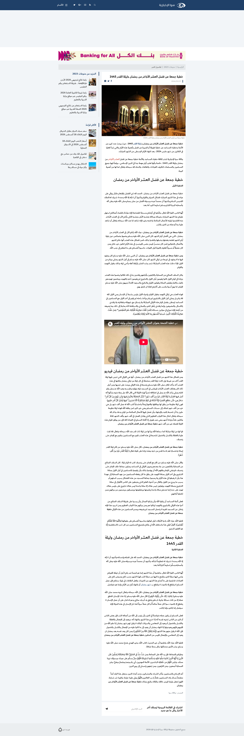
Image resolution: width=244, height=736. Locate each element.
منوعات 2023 (169, 67)
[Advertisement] (122, 29)
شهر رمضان (146, 585)
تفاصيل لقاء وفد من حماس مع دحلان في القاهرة (74, 155)
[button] (62, 5)
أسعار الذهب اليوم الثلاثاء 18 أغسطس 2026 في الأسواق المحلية (74, 144)
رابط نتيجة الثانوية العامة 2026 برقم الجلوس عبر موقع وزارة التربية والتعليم (73, 96)
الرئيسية (180, 67)
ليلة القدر (137, 144)
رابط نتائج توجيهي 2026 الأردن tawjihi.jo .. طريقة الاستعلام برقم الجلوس (73, 83)
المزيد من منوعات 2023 (84, 74)
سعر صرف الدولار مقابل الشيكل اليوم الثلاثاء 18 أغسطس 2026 (73, 132)
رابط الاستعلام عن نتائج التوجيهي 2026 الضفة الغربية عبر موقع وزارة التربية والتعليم (73, 109)
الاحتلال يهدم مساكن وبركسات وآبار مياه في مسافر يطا (74, 165)
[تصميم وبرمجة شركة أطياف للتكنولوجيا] (64, 729)
